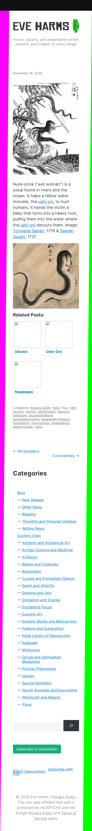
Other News (32, 507)
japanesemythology (55, 419)
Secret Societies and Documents (49, 690)
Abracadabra (26, 451)
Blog (21, 492)
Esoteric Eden (40, 408)
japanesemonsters (26, 419)
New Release (33, 500)
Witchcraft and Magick (41, 697)
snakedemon (60, 423)
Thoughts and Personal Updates (49, 521)
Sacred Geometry (37, 683)
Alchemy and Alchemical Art (46, 542)
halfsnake (20, 415)
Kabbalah (30, 643)
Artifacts (29, 557)
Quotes (28, 676)
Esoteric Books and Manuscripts (49, 621)
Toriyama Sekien (28, 230)
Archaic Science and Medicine (47, 550)
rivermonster (40, 423)
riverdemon (21, 423)
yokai (38, 427)
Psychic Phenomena (39, 668)
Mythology (31, 650)
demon (31, 411)
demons (63, 411)
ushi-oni (45, 201)
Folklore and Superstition (43, 628)
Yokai (56, 408)
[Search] (71, 725)
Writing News (33, 528)
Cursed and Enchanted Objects (48, 578)
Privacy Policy (64, 797)
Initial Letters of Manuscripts (46, 635)
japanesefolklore (41, 415)
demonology (47, 411)
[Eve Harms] (46, 30)
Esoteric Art (32, 614)
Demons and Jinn (36, 592)
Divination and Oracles (41, 600)
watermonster (23, 427)
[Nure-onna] (46, 128)
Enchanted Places (37, 607)
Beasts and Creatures (40, 564)
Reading (29, 514)
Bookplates (31, 571)
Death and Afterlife (38, 585)
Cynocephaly (65, 455)
